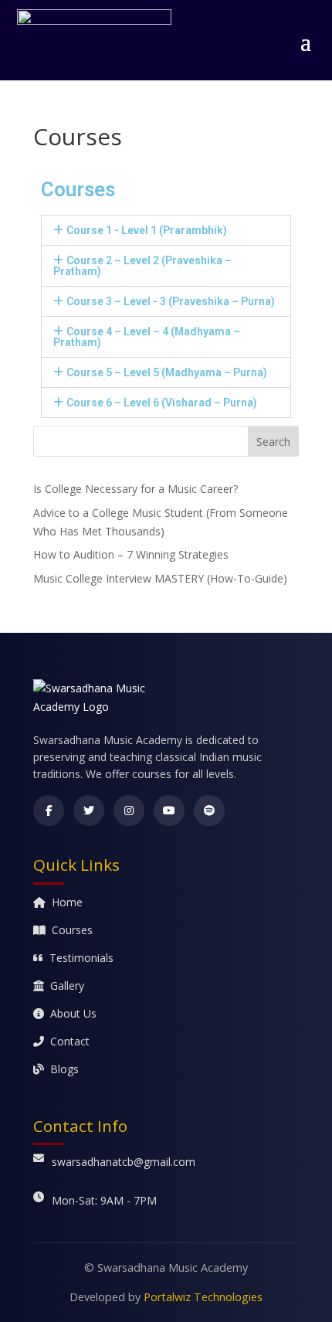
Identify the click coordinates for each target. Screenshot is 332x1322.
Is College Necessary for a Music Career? (135, 488)
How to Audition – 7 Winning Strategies (131, 554)
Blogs (64, 1069)
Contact (70, 1041)
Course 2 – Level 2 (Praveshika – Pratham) (142, 265)
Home (67, 902)
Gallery (67, 985)
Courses (72, 930)
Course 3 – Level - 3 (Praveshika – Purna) (170, 301)
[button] (166, 230)
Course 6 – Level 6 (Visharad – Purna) (161, 402)
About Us (73, 1013)
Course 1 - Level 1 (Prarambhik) (146, 230)
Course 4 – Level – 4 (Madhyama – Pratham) (146, 336)
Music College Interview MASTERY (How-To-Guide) (160, 578)
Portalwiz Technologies (203, 1297)
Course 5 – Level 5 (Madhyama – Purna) (166, 372)
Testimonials (81, 957)
